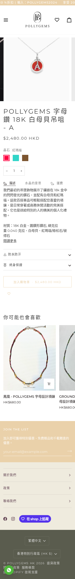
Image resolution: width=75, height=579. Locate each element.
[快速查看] (49, 384)
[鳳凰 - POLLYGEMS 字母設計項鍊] (29, 358)
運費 (59, 183)
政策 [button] (6, 488)
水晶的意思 (33, 183)
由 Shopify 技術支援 (20, 572)
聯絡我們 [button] (9, 501)
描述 (12, 183)
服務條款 (28, 567)
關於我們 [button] (9, 475)
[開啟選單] (9, 19)
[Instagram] (13, 519)
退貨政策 (53, 563)
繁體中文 (34, 541)
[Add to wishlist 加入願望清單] (9, 294)
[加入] (68, 451)
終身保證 (15, 265)
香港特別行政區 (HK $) (34, 553)
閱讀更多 (10, 241)
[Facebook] (5, 519)
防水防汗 (14, 254)
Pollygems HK (21, 563)
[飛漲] (13, 93)
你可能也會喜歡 (22, 317)
